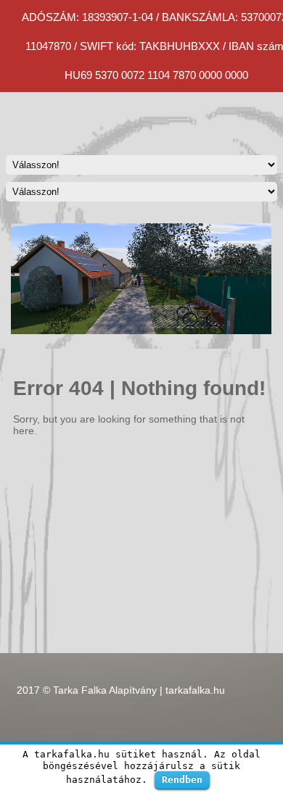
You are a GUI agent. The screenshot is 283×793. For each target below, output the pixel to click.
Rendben (182, 779)
